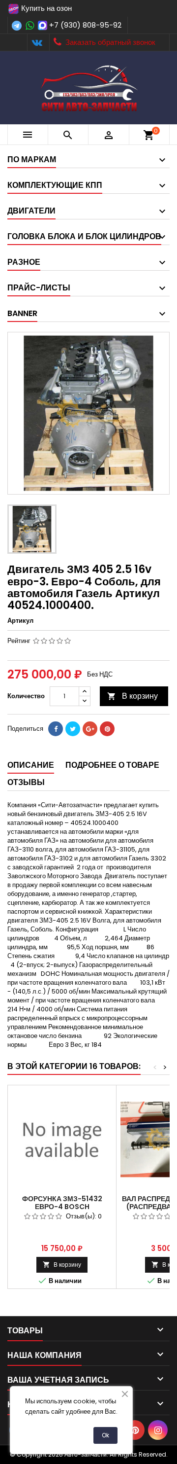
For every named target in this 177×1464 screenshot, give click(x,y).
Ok (105, 1435)
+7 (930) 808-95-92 (85, 25)
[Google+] (90, 728)
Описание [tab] (30, 765)
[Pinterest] (107, 728)
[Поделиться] (55, 728)
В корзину (132, 696)
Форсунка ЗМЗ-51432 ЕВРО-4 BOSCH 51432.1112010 (62, 1206)
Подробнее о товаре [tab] (112, 765)
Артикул (20, 620)
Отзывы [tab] (26, 782)
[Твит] (72, 728)
